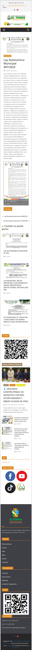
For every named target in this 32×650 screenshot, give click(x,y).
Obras (3, 555)
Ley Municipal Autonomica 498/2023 (15, 216)
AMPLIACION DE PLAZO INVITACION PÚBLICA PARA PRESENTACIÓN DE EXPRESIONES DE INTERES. (21, 432)
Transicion (5, 573)
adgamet (14, 70)
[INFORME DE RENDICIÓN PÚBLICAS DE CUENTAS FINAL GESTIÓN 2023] (7, 421)
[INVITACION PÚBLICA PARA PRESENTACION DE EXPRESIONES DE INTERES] (7, 448)
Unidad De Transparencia (9, 584)
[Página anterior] (5, 201)
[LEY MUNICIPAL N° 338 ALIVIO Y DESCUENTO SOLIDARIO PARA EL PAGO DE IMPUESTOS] (16, 301)
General (6, 385)
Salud (3, 551)
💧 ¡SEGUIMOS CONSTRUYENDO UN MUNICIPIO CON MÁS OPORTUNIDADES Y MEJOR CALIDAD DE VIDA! (15, 395)
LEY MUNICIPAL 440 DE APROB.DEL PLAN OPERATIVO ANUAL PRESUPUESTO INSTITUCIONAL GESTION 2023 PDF (16, 285)
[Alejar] (18, 201)
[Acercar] (21, 201)
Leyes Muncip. (7, 55)
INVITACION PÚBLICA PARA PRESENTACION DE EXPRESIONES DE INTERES (21, 446)
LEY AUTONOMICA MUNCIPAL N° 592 (16, 252)
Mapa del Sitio (6, 462)
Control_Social (6, 577)
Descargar (8, 209)
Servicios (12, 385)
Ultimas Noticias (21, 385)
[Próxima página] (8, 201)
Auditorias (5, 580)
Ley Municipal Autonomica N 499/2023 (15, 221)
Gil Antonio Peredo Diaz (18, 404)
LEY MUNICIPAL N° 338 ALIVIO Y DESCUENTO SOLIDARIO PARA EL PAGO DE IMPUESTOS (16, 319)
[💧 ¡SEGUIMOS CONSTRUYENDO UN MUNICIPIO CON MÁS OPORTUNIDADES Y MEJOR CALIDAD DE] (16, 374)
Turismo (4, 548)
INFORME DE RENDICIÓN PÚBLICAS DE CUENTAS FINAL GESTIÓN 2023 (21, 419)
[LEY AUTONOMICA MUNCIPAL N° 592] (16, 234)
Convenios (5, 562)
